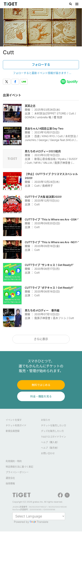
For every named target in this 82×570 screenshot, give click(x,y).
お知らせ (45, 420)
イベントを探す (14, 420)
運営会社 (10, 478)
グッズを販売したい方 (52, 431)
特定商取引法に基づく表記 (19, 466)
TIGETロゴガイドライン (53, 436)
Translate (42, 521)
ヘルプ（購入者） (50, 442)
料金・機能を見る (41, 396)
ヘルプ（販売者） (50, 447)
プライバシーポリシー (17, 472)
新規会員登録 (12, 431)
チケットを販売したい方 (53, 425)
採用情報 (10, 483)
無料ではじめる (41, 384)
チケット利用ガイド (16, 425)
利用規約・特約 (14, 461)
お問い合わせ (48, 453)
